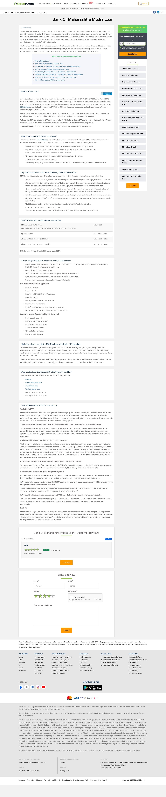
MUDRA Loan (42, 140)
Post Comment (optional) (43, 605)
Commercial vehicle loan (33, 382)
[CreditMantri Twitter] (26, 687)
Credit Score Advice (136, 673)
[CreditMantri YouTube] (43, 687)
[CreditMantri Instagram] (38, 687)
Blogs (21, 657)
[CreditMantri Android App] (115, 688)
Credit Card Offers (135, 657)
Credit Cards (57, 3)
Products (30, 780)
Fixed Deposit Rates (86, 670)
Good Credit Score (135, 668)
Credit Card (39, 660)
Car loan (28, 379)
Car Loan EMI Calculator (109, 665)
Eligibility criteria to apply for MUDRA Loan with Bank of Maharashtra (59, 74)
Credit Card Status (58, 673)
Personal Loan (40, 657)
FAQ (20, 665)
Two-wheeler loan (31, 386)
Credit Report (133, 662)
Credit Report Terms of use (137, 48)
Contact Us (111, 3)
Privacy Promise (66, 780)
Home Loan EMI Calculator (110, 660)
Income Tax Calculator (109, 662)
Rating (37, 591)
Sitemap (39, 780)
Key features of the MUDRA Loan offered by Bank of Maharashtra (57, 66)
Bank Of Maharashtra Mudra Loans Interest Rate (52, 69)
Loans (65, 3)
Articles (21, 660)
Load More (66, 563)
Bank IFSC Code (85, 657)
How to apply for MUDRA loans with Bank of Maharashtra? (55, 72)
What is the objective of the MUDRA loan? (49, 64)
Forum (21, 668)
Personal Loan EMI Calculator (111, 657)
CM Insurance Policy (82, 780)
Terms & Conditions (140, 47)
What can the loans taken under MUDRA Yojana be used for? (56, 77)
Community (75, 3)
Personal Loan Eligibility (60, 660)
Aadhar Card (83, 660)
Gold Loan (38, 668)
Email (70, 581)
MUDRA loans (25, 107)
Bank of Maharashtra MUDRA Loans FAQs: (50, 80)
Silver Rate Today (85, 668)
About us (22, 662)
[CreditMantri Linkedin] (32, 687)
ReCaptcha (72, 591)
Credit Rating (133, 670)
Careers (94, 780)
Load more (132, 186)
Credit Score (39, 670)
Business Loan (40, 665)
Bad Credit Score (134, 665)
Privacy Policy (125, 48)
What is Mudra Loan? (42, 61)
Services (22, 780)
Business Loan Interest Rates (62, 665)
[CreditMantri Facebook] (21, 687)
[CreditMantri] (24, 3)
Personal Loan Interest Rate (62, 657)
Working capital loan (32, 389)
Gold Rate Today (85, 665)
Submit (66, 630)
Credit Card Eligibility (59, 662)
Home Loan (39, 662)
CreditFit (85, 3)
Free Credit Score (44, 3)
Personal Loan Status (59, 668)
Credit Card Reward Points (138, 660)
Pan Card (82, 662)
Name (36, 581)
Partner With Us (100, 3)
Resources (22, 670)
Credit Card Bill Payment (60, 670)
